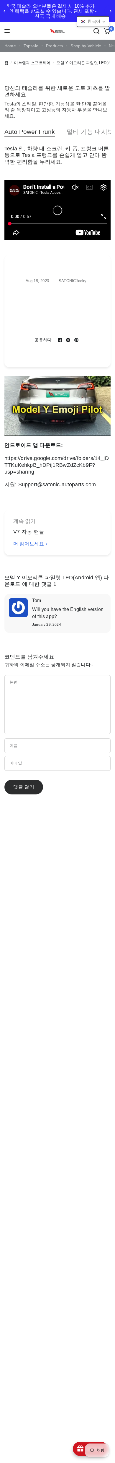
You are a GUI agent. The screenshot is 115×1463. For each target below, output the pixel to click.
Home (10, 46)
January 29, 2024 (46, 624)
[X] (68, 340)
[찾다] (96, 31)
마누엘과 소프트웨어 (32, 63)
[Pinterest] (76, 340)
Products (54, 46)
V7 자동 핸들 (28, 532)
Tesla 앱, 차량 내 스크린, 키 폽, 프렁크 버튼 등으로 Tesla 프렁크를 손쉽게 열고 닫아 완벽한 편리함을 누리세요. (56, 155)
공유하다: (43, 340)
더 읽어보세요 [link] (28, 544)
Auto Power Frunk (29, 131)
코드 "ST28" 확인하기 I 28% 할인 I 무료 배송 (66, 11)
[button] (93, 22)
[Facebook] (59, 340)
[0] (106, 31)
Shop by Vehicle (85, 46)
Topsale (31, 46)
